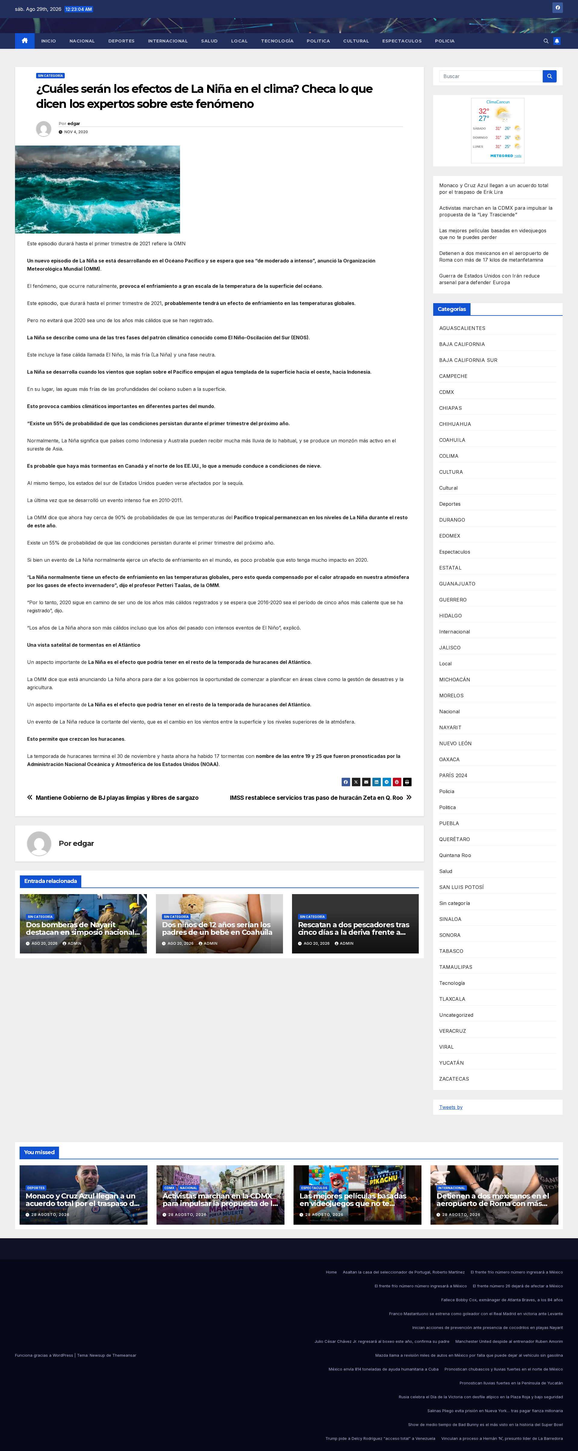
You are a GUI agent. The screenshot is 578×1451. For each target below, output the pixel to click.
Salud (209, 41)
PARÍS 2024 (453, 775)
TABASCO (451, 951)
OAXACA (449, 759)
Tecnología (277, 41)
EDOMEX (450, 536)
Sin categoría (50, 75)
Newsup (97, 1355)
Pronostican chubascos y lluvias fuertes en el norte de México (504, 1369)
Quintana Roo (455, 855)
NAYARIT (450, 727)
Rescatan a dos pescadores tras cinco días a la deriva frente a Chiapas (353, 932)
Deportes (121, 41)
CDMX (446, 392)
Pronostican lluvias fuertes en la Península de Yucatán (511, 1382)
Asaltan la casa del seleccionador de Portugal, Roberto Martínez (404, 1272)
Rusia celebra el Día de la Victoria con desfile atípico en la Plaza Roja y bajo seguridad (481, 1396)
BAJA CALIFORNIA (462, 344)
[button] (546, 41)
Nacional (82, 41)
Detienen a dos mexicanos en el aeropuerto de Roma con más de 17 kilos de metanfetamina (493, 1203)
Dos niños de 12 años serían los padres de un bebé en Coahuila (217, 928)
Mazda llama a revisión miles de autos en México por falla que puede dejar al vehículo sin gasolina (469, 1355)
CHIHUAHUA (455, 424)
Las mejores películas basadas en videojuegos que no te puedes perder (353, 1203)
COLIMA (449, 456)
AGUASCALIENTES (462, 328)
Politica (318, 41)
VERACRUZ (452, 1031)
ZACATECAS (454, 1079)
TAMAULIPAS (456, 967)
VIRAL (446, 1047)
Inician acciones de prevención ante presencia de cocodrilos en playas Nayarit (487, 1327)
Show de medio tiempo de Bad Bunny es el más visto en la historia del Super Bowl (485, 1424)
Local (239, 41)
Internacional (168, 41)
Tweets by (451, 1107)
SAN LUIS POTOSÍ (461, 887)
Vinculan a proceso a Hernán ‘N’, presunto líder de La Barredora (502, 1438)
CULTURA (451, 472)
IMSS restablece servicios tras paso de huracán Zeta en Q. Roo (316, 797)
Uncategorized (456, 1015)
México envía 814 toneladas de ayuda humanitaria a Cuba (384, 1369)
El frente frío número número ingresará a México (517, 1272)
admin (75, 943)
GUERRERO (453, 600)
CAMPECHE (453, 376)
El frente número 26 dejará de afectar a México (518, 1285)
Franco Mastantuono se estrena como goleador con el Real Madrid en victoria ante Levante (476, 1313)
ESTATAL (450, 568)
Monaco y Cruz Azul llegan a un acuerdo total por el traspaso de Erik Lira (82, 1203)
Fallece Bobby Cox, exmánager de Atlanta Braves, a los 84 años (502, 1299)
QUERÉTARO (454, 839)
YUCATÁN (451, 1063)
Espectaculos (402, 41)
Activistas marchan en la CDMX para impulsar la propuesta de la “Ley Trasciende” (220, 1203)
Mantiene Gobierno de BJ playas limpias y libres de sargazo (117, 797)
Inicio (48, 41)
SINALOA (450, 919)
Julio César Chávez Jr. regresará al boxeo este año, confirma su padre (382, 1341)
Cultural (356, 41)
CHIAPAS (450, 408)
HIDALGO (450, 616)
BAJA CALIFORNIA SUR (468, 360)
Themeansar (124, 1355)
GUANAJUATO (457, 584)
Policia (445, 41)
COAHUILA (452, 440)
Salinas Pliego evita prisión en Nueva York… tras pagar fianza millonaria (495, 1410)
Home (331, 1272)
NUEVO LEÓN (455, 743)
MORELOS (451, 696)
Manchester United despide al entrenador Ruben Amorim (509, 1341)
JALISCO (450, 648)
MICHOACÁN (455, 680)
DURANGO (452, 520)
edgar (73, 123)
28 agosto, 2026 (50, 1214)
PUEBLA (449, 823)
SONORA (450, 935)
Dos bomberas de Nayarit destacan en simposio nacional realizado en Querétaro (80, 932)
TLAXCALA (452, 999)
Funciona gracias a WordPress (44, 1355)
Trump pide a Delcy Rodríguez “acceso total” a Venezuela (380, 1438)
